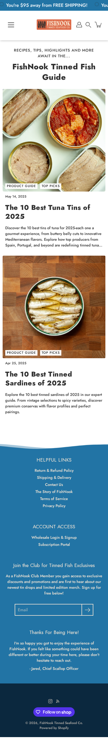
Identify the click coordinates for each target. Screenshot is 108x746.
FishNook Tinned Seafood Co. (61, 723)
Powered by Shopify (54, 728)
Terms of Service (54, 499)
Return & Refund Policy (54, 470)
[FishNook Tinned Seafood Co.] (54, 25)
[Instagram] (50, 701)
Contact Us (54, 484)
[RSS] (57, 701)
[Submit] (87, 610)
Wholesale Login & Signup (54, 537)
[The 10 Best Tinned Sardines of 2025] (54, 307)
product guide (21, 186)
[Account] (79, 24)
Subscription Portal (54, 544)
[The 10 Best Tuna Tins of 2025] (54, 140)
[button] (88, 24)
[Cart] (98, 24)
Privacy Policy (54, 506)
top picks (51, 186)
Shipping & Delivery (54, 477)
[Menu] (11, 24)
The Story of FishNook (54, 492)
